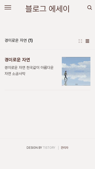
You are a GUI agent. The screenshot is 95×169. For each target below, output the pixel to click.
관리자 (64, 147)
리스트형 (87, 41)
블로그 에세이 (47, 9)
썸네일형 (80, 41)
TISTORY (49, 147)
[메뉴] (8, 8)
